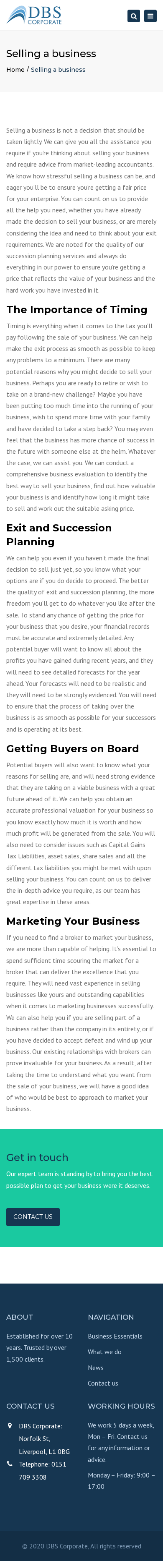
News (96, 1367)
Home (15, 69)
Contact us (33, 1217)
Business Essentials (115, 1336)
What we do (105, 1351)
